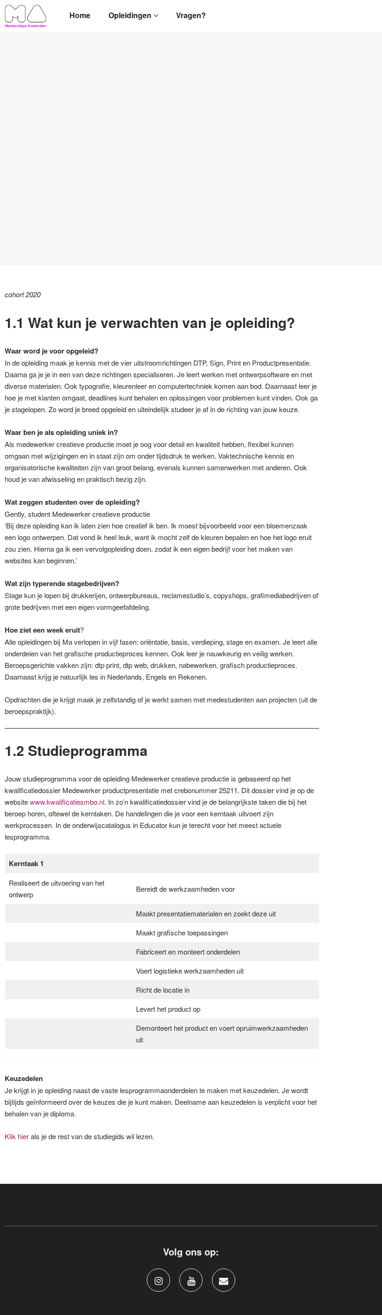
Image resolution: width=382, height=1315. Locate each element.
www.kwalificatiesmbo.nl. (68, 802)
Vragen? (191, 15)
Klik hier (17, 1136)
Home (79, 15)
